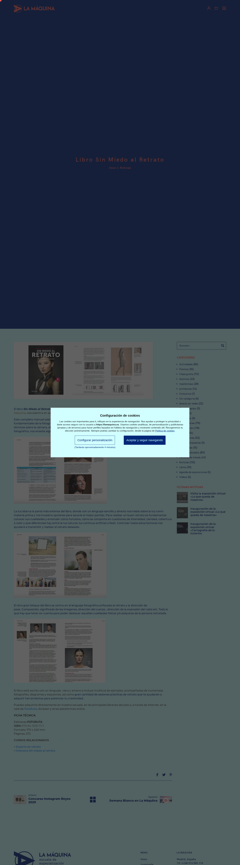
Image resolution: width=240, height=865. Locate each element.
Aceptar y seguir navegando (144, 440)
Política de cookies (165, 430)
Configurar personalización (94, 440)
